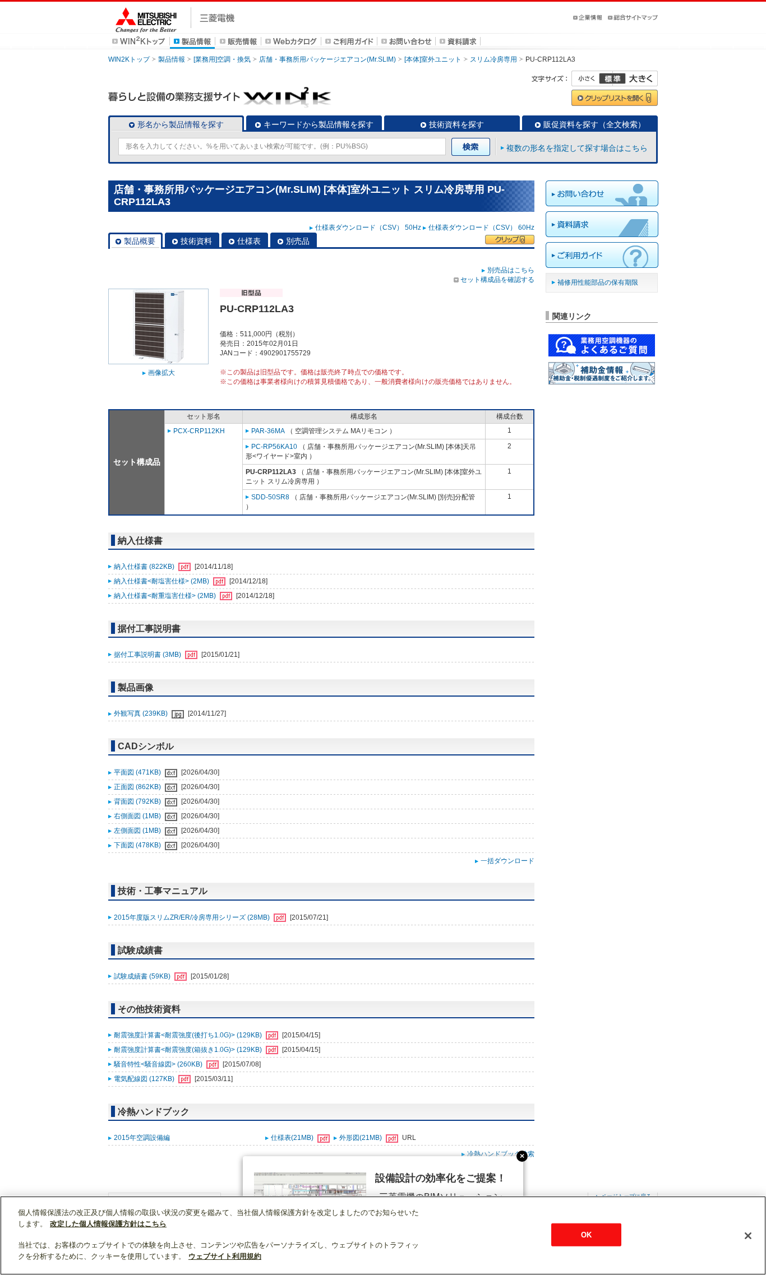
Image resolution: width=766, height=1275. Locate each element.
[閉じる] (748, 1235)
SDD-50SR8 (270, 497)
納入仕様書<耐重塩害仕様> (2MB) (166, 596)
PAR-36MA (268, 431)
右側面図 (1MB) (138, 816)
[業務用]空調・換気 (222, 59)
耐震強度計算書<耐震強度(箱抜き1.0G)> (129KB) (189, 1050)
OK (586, 1234)
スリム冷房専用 (493, 59)
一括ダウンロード (507, 861)
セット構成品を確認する (497, 280)
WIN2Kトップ (129, 59)
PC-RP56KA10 (274, 447)
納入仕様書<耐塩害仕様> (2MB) (162, 581)
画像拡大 (161, 373)
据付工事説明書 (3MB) (148, 655)
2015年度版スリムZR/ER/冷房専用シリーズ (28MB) (192, 917)
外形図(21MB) (361, 1138)
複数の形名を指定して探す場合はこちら (577, 147)
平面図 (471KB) (138, 772)
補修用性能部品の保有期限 (597, 282)
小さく (592, 78)
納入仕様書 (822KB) (145, 567)
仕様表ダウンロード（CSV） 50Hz (368, 227)
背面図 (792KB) (138, 801)
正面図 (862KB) (138, 787)
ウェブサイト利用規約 (224, 1256)
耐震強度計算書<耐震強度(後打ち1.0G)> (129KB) (189, 1035)
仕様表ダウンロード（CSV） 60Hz (481, 227)
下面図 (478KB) (138, 845)
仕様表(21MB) (293, 1138)
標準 (612, 78)
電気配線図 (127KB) (145, 1079)
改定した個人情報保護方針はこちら (108, 1224)
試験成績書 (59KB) (143, 976)
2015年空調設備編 (142, 1138)
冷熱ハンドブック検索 (500, 1154)
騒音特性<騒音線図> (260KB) (159, 1064)
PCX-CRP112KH (199, 431)
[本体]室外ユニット (433, 59)
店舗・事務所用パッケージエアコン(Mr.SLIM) (327, 59)
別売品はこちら (510, 270)
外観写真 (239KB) (141, 713)
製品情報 (171, 59)
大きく (635, 78)
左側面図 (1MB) (138, 830)
